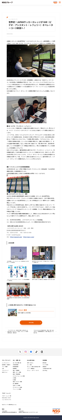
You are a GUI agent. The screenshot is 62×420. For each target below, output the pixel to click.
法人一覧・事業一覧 (17, 362)
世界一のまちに (30, 362)
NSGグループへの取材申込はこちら (9, 404)
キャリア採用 (45, 364)
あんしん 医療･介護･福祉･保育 (33, 366)
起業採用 (44, 366)
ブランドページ (5, 370)
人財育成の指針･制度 (47, 368)
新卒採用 (44, 362)
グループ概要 (4, 366)
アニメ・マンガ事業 (17, 389)
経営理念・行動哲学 (6, 364)
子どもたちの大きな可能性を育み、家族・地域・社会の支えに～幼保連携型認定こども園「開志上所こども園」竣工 (44, 331)
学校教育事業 (15, 364)
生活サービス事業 (16, 385)
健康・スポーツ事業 (17, 372)
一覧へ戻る (31, 322)
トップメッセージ (5, 362)
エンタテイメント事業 (17, 387)
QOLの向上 (45, 370)
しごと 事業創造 (30, 368)
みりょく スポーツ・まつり (33, 370)
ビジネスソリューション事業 (19, 376)
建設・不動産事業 (16, 374)
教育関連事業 (15, 366)
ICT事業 (14, 378)
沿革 (3, 368)
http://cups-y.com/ (28, 237)
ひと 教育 (29, 364)
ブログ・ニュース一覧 (6, 395)
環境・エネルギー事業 (17, 381)
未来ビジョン (4, 372)
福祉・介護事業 (16, 370)
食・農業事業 (15, 383)
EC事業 (14, 379)
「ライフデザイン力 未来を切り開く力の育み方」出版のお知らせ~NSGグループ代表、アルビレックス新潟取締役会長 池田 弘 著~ (18, 331)
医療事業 (14, 368)
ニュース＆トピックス (6, 399)
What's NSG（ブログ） (6, 397)
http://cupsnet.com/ (16, 237)
